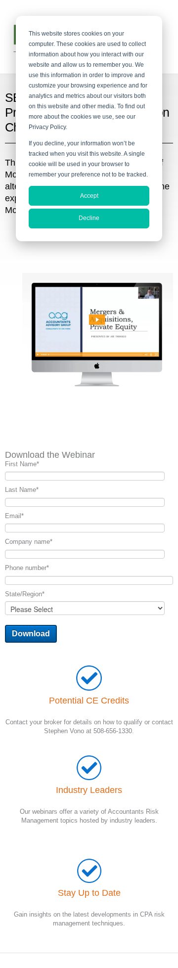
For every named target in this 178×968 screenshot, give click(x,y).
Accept (89, 195)
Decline (89, 218)
